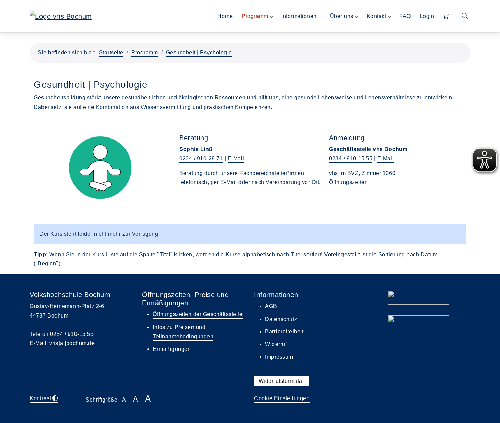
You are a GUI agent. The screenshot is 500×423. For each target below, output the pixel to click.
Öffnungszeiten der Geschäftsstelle (198, 314)
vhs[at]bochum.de (72, 343)
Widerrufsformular (281, 381)
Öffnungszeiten (348, 182)
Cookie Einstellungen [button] (282, 398)
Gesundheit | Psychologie (199, 52)
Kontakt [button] (376, 16)
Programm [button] (254, 16)
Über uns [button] (341, 16)
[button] (446, 16)
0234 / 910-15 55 (350, 158)
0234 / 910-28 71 (201, 158)
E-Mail (236, 158)
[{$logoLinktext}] (61, 15)
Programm (144, 52)
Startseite (111, 52)
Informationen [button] (299, 16)
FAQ (405, 16)
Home (225, 16)
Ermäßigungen (172, 349)
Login (427, 16)
